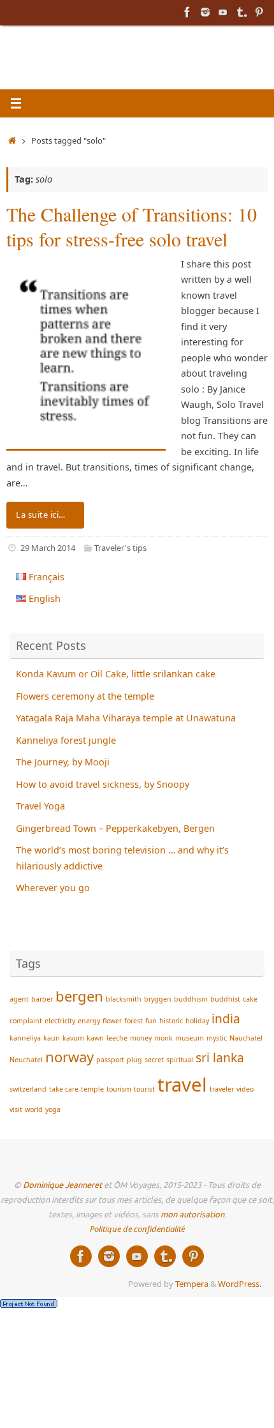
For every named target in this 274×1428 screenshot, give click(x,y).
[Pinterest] (259, 12)
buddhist (225, 999)
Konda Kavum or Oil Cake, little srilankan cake (115, 674)
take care (63, 1089)
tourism (118, 1089)
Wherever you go (53, 888)
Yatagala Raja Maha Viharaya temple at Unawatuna (126, 718)
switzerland (28, 1089)
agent (19, 999)
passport (110, 1059)
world (34, 1109)
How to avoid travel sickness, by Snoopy (102, 784)
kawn (95, 1037)
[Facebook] (187, 12)
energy (89, 1020)
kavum (73, 1037)
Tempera (191, 1283)
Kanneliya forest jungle (66, 740)
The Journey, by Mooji (63, 762)
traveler (222, 1089)
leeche (116, 1037)
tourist (144, 1089)
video (245, 1089)
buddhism (191, 999)
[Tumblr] (241, 12)
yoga (53, 1109)
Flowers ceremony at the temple (85, 696)
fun (151, 1020)
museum (189, 1037)
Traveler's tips (120, 547)
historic (171, 1020)
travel (182, 1084)
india (226, 1018)
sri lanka (220, 1057)
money (141, 1037)
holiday (197, 1020)
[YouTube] (223, 12)
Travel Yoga (40, 806)
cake (250, 999)
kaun (51, 1037)
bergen (79, 995)
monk (163, 1037)
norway (69, 1056)
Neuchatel (26, 1059)
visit (16, 1109)
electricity (60, 1020)
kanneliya (25, 1037)
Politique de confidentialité (137, 1229)
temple (92, 1089)
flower (112, 1020)
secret (154, 1059)
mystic (216, 1037)
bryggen (157, 999)
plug (134, 1059)
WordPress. (239, 1283)
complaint (26, 1020)
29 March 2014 (47, 547)
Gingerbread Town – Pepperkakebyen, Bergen (115, 828)
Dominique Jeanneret (62, 1185)
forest (133, 1020)
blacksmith (123, 999)
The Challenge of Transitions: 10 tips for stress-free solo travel (131, 226)
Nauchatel (246, 1037)
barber (42, 999)
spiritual (179, 1059)
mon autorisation (192, 1215)
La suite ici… (41, 514)
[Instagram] (205, 12)
